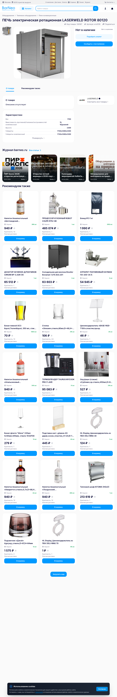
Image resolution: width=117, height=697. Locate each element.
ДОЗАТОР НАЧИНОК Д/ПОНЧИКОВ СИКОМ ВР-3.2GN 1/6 (20, 273)
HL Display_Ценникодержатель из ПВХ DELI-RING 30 (95, 434)
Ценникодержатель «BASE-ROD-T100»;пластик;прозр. (95, 327)
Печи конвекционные (47, 15)
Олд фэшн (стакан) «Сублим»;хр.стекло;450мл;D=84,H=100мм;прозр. (96, 380)
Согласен (102, 689)
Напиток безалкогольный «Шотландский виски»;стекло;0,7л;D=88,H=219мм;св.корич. (20, 219)
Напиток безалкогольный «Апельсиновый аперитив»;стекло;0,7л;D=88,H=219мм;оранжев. (20, 380)
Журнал (87, 2)
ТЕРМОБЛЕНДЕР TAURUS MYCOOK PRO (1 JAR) (58, 380)
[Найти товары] (95, 8)
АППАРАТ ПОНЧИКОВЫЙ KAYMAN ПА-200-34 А (96, 273)
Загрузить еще (58, 574)
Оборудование (8, 15)
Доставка (58, 2)
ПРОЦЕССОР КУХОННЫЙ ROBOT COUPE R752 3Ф (57, 219)
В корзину (20, 238)
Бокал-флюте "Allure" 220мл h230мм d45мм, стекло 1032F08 (19, 434)
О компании (49, 2)
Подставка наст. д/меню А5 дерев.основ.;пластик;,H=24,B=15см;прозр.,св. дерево (58, 434)
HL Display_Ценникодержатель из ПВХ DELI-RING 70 (57, 541)
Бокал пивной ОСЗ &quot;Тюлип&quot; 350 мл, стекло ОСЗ (20, 327)
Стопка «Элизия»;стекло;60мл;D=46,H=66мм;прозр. (58, 327)
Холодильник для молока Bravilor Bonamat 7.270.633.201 (57, 273)
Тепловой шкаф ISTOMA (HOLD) (94, 487)
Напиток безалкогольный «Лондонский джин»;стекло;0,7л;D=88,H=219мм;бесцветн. (58, 488)
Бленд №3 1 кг (86, 218)
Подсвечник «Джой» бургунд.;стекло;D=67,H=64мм (18, 541)
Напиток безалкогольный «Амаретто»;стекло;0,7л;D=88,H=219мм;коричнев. (20, 488)
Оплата (64, 2)
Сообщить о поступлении (94, 44)
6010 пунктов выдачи (22, 2)
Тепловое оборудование (26, 15)
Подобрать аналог (94, 37)
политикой (39, 692)
